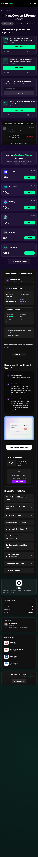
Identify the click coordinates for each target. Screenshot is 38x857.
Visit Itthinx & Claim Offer (19, 447)
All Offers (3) (7, 23)
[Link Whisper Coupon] (5, 202)
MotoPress (12, 232)
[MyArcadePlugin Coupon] (5, 217)
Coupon (7, 3)
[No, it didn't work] (32, 51)
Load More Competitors (19, 261)
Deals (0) (30, 23)
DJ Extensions (13, 247)
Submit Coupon (19, 681)
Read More (18, 354)
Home (3, 11)
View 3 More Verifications (19, 143)
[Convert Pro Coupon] (5, 172)
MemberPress (13, 186)
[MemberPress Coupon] (5, 187)
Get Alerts (19, 93)
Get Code (30, 177)
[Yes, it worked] (28, 51)
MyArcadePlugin (14, 217)
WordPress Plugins (12, 11)
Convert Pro (12, 172)
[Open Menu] (35, 3)
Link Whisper (13, 202)
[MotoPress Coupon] (5, 232)
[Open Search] (30, 3)
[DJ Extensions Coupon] (5, 247)
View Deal (16, 137)
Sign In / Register (19, 481)
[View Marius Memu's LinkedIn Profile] (5, 628)
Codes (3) (19, 23)
